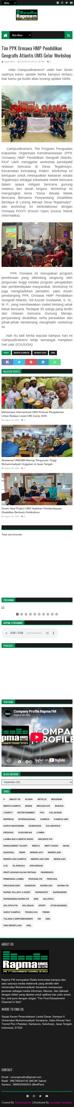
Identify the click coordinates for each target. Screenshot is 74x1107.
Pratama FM (35, 879)
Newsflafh (36, 852)
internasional (27, 819)
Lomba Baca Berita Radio (18, 839)
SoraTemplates (23, 1102)
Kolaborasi (53, 825)
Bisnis (28, 805)
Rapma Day (46, 885)
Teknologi (31, 912)
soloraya (28, 905)
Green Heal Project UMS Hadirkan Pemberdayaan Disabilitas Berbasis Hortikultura (32, 510)
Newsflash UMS (40, 859)
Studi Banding (58, 905)
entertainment (26, 812)
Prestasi (52, 879)
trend (46, 912)
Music (66, 845)
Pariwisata (47, 872)
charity (8, 812)
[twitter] (66, 3)
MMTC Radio (51, 845)
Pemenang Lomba (13, 879)
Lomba (40, 832)
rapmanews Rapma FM (16, 898)
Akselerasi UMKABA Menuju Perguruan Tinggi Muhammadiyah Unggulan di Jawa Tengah (29, 462)
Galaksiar (55, 812)
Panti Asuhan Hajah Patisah (19, 872)
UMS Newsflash (12, 925)
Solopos (48, 898)
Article (41, 799)
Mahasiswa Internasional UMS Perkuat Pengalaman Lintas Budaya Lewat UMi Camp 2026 (33, 414)
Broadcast (43, 805)
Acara (29, 799)
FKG (42, 812)
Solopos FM (10, 905)
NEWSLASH (59, 859)
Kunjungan (25, 832)
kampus (44, 819)
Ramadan (30, 885)
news (22, 852)
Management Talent (15, 845)
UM (39, 918)
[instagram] (62, 3)
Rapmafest (41, 892)
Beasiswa (56, 799)
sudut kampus (11, 912)
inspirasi (8, 819)
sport (42, 905)
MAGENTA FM (45, 839)
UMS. (28, 925)
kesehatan (35, 825)
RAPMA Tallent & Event (17, 892)
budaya (59, 805)
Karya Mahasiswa (13, 825)
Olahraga (19, 865)
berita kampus (21, 353)
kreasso (8, 832)
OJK (5, 865)
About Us (14, 799)
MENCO (36, 845)
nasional (8, 852)
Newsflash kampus (14, 859)
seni (36, 898)
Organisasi (36, 865)
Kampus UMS (61, 819)
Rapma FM (62, 885)
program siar (11, 885)
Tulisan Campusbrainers (18, 918)
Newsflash (40, 353)
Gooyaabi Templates (61, 1102)
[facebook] (58, 3)
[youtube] (70, 3)
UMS (53, 353)
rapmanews (60, 892)
